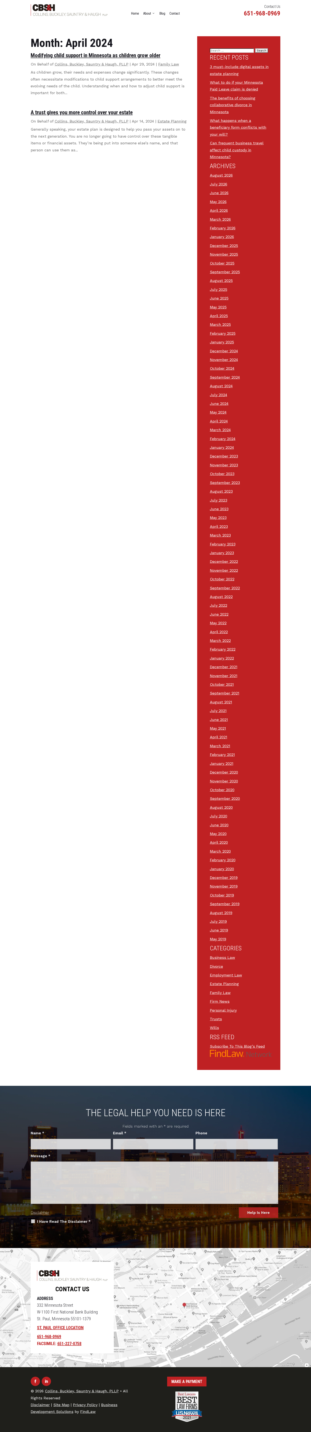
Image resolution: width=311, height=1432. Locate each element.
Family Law (168, 64)
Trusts (216, 1019)
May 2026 (218, 201)
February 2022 (222, 649)
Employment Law (226, 975)
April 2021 (218, 737)
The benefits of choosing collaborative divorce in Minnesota (232, 105)
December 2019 (224, 877)
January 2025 (222, 342)
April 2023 (219, 526)
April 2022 (219, 632)
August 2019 (221, 913)
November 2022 (224, 570)
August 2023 (221, 491)
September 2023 (225, 482)
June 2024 (219, 403)
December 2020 (224, 772)
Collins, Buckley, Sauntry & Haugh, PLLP (91, 64)
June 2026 (219, 193)
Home (135, 13)
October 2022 (222, 579)
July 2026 (218, 184)
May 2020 (218, 833)
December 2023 (224, 456)
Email (119, 1133)
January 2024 (222, 447)
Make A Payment (186, 1381)
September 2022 (225, 588)
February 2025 (222, 333)
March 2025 (220, 324)
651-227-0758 (69, 1343)
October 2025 (222, 263)
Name (37, 1133)
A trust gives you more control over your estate (82, 112)
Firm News (220, 1001)
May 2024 (218, 412)
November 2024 (224, 359)
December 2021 (223, 667)
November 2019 (224, 886)
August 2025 (221, 280)
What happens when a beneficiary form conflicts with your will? (238, 127)
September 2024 (225, 377)
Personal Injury (223, 1010)
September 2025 (225, 272)
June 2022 (219, 614)
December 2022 (224, 561)
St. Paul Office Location (60, 1327)
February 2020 (222, 860)
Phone (201, 1133)
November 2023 (224, 465)
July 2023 (218, 500)
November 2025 (224, 254)
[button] (307, 1401)
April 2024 (219, 421)
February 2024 (222, 438)
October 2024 (222, 368)
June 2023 (219, 509)
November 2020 (224, 781)
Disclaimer (40, 1212)
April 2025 (219, 316)
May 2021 (218, 728)
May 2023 (218, 517)
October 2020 (222, 790)
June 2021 (219, 719)
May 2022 (218, 623)
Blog (162, 13)
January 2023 (222, 553)
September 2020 (225, 798)
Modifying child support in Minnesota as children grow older (95, 55)
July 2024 (218, 395)
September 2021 (224, 693)
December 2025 (224, 245)
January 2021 (221, 763)
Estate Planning (172, 121)
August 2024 (221, 386)
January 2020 (222, 869)
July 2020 (218, 816)
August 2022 (221, 596)
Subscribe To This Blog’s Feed (237, 1046)
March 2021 (220, 746)
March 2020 (220, 851)
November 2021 (223, 675)
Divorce (216, 966)
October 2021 (222, 684)
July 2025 (218, 289)
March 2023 (220, 535)
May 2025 (218, 307)
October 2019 (222, 895)
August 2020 (221, 807)
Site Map (61, 1405)
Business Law (222, 957)
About (147, 13)
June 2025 (219, 298)
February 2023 (222, 544)
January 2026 (222, 236)
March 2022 (220, 640)
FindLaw (88, 1411)
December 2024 (224, 351)
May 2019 (218, 939)
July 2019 (218, 921)
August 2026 (221, 175)
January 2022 (222, 658)
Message (40, 1156)
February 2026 (222, 228)
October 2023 (222, 473)
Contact (174, 13)
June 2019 (219, 930)
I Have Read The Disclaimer (64, 1221)
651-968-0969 (262, 13)
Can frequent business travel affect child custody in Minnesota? (237, 150)
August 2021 (221, 702)
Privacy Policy (85, 1405)
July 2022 (218, 605)
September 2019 (224, 904)
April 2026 (219, 210)
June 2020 (219, 825)
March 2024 (220, 430)
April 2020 (219, 842)
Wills (214, 1027)
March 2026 (220, 219)
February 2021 (222, 754)
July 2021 (218, 710)
